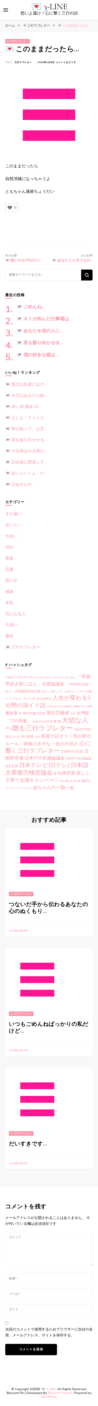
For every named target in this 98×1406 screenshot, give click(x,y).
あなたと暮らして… (52, 691)
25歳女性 (10, 677)
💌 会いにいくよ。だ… (26, 473)
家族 (9, 558)
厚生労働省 (57, 713)
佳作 (90, 706)
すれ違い (13, 514)
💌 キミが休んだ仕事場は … (45, 319)
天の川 (16, 736)
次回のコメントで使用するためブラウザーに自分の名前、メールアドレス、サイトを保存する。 (49, 1332)
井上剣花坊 (44, 699)
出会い (11, 536)
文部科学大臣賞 (72, 751)
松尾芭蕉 (66, 773)
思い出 (11, 580)
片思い (11, 625)
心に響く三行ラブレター (48, 747)
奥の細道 (27, 736)
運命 (9, 636)
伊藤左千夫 (79, 706)
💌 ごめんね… (31, 306)
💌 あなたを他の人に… (40, 331)
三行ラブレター (23, 62)
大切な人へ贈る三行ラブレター (46, 724)
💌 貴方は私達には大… (26, 384)
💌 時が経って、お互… (26, 428)
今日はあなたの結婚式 (59, 706)
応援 (9, 569)
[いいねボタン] (9, 207)
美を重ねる (66, 781)
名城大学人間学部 (42, 721)
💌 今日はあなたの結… (26, 395)
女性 (37, 736)
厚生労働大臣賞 (34, 713)
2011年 (28, 677)
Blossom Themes (60, 1393)
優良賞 (11, 713)
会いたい (13, 525)
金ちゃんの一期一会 (53, 788)
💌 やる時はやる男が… (26, 451)
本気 (9, 602)
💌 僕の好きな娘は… (38, 355)
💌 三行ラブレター (17, 41)
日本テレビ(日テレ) (44, 765)
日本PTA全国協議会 (45, 758)
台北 (72, 713)
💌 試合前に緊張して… (26, 462)
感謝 (9, 591)
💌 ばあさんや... (19, 484)
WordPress (49, 1397)
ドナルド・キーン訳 (22, 699)
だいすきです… (28, 1143)
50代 (19, 677)
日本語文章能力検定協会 (46, 769)
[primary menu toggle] (5, 10)
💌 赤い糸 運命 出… (23, 406)
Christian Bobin (43, 677)
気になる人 (15, 613)
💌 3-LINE (49, 7)
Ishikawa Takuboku (65, 677)
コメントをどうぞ (66, 62)
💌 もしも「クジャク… (26, 417)
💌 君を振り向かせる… (40, 343)
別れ (9, 547)
